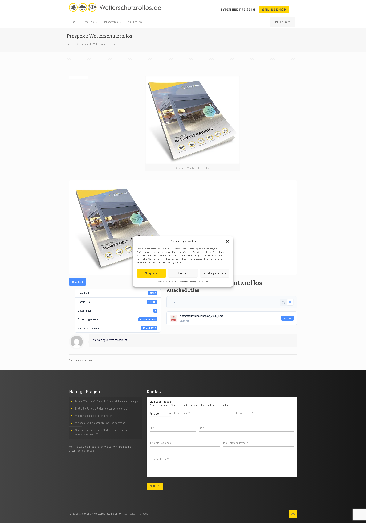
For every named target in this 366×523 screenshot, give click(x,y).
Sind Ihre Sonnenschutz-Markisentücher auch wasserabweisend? (101, 432)
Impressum (203, 281)
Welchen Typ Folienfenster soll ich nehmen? (100, 423)
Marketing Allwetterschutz (110, 340)
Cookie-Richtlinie (165, 281)
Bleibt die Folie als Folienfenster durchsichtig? (102, 408)
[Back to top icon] (293, 514)
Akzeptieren (151, 273)
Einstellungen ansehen (214, 273)
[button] (227, 241)
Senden (155, 486)
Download (77, 282)
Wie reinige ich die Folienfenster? (94, 416)
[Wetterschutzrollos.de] (115, 7)
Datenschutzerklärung (185, 281)
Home (70, 44)
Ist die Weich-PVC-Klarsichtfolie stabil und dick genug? (106, 401)
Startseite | (130, 514)
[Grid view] (284, 302)
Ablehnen (183, 273)
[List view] (290, 302)
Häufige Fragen (283, 22)
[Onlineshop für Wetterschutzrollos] (248, 9)
